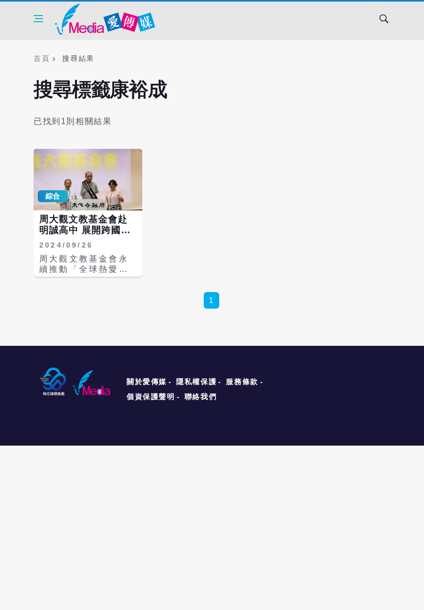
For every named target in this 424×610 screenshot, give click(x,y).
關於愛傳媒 (147, 381)
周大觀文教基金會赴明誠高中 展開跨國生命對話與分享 (85, 230)
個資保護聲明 (151, 396)
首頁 (42, 58)
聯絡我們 (201, 396)
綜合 (53, 196)
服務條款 (242, 381)
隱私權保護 (196, 381)
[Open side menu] (38, 18)
